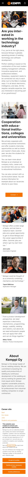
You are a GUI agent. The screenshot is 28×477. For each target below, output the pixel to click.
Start (3, 412)
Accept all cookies (14, 460)
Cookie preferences (14, 472)
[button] (25, 3)
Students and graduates (9, 420)
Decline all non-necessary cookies (14, 466)
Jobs (3, 418)
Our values (5, 415)
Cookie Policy (11, 445)
